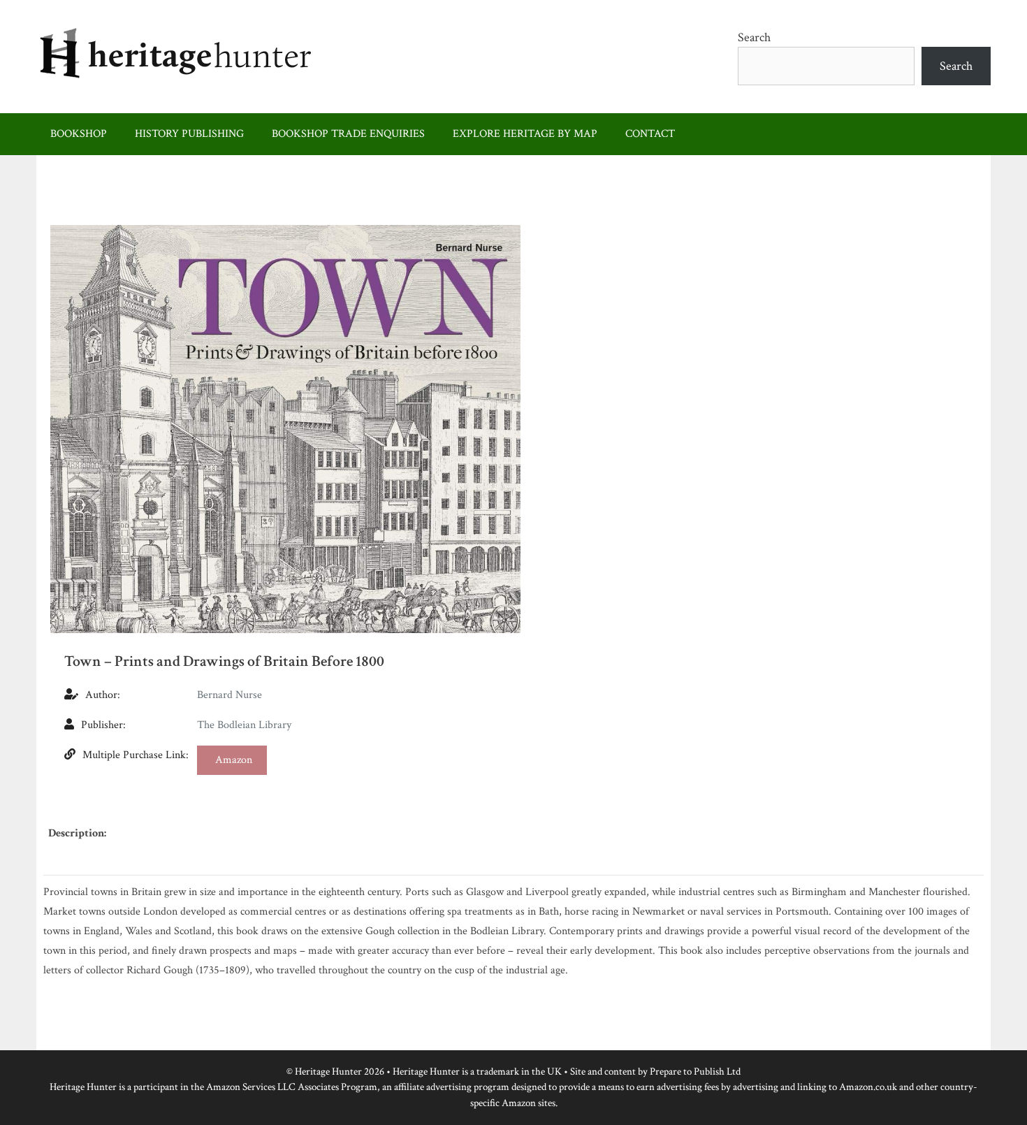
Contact (650, 133)
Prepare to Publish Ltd (695, 1071)
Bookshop (78, 133)
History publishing (189, 133)
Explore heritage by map (525, 133)
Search (754, 37)
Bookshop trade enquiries (348, 133)
